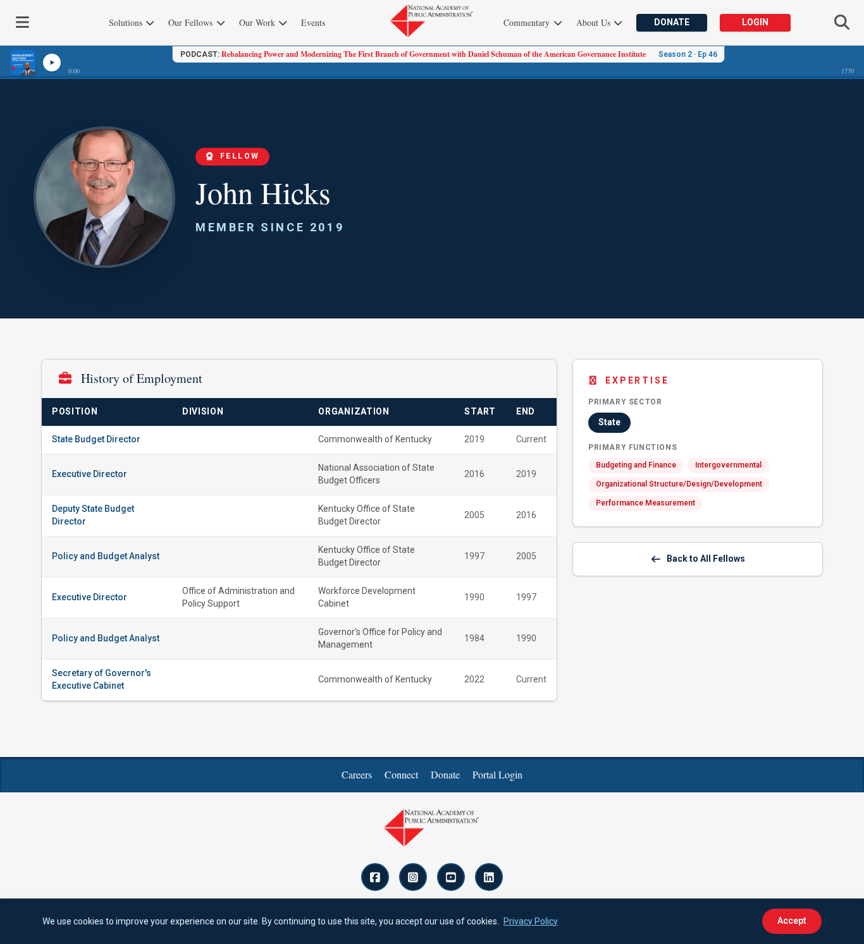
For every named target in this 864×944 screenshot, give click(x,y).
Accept (791, 921)
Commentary (527, 22)
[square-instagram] (413, 877)
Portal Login (497, 774)
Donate (671, 22)
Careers (357, 774)
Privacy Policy (530, 921)
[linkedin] (489, 877)
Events (313, 22)
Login (755, 22)
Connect (401, 774)
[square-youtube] (451, 877)
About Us (594, 22)
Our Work (258, 22)
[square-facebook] (375, 877)
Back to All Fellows (706, 559)
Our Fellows (191, 22)
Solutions (127, 22)
